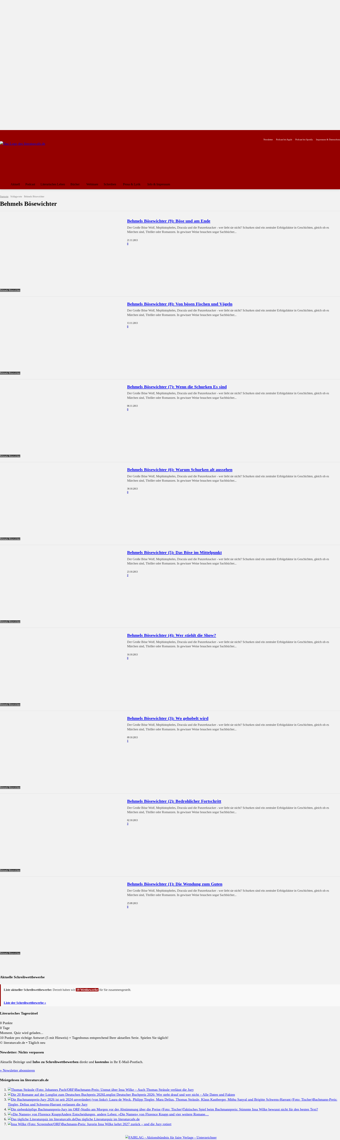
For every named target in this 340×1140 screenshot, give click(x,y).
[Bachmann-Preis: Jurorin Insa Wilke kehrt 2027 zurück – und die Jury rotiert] (35, 1124)
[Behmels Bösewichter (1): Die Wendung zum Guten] (61, 918)
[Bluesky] (33, 133)
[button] (335, 184)
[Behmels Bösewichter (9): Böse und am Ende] (61, 255)
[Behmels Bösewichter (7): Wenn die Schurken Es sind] (61, 420)
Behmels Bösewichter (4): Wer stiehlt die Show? (171, 635)
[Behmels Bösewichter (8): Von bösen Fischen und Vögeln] (61, 338)
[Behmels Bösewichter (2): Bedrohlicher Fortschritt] (61, 835)
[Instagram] (9, 133)
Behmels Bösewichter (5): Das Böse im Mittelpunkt (174, 552)
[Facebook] (2, 133)
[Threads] (27, 133)
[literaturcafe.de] (28, 159)
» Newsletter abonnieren (17, 1070)
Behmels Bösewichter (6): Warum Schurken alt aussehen (179, 469)
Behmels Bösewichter (10, 290)
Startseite (4, 196)
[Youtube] (15, 133)
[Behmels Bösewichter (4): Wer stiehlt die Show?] (61, 669)
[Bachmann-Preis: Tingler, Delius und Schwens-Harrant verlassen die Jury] (160, 1099)
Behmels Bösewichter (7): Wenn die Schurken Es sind (177, 386)
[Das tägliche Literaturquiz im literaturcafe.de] (41, 1119)
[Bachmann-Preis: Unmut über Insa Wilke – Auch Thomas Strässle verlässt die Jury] (41, 1090)
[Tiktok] (21, 133)
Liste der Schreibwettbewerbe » (25, 1002)
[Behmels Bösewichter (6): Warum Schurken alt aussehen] (61, 503)
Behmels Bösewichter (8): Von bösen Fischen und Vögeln (179, 303)
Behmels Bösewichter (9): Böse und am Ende (168, 220)
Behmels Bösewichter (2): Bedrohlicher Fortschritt (174, 801)
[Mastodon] (40, 133)
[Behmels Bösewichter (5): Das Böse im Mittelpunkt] (61, 586)
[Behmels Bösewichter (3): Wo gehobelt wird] (61, 752)
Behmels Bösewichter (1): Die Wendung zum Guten (174, 883)
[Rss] (46, 133)
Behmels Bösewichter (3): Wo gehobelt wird (167, 718)
